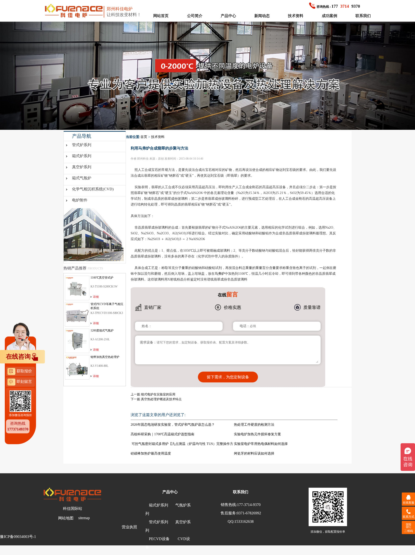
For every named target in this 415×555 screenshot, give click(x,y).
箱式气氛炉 (81, 178)
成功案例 (329, 16)
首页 (143, 137)
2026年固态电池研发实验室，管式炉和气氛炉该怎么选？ (173, 424)
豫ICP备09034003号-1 (18, 537)
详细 (96, 297)
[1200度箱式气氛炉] (77, 340)
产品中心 (228, 16)
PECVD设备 (159, 539)
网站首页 (161, 16)
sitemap (84, 518)
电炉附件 (79, 200)
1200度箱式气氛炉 (102, 330)
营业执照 (129, 527)
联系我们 (363, 16)
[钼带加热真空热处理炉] (77, 367)
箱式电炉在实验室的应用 (158, 394)
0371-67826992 (249, 513)
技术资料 (295, 16)
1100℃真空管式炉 (102, 277)
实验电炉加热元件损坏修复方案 (257, 434)
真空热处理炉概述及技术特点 (161, 399)
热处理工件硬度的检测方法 (254, 424)
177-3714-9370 (249, 505)
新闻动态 (262, 16)
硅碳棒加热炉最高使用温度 (151, 453)
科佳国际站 (72, 508)
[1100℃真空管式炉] (77, 287)
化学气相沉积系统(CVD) (93, 189)
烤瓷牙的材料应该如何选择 (254, 453)
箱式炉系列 (81, 156)
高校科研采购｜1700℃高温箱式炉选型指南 (162, 434)
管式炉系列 (81, 145)
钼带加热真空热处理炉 (105, 357)
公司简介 (194, 16)
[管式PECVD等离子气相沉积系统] (77, 314)
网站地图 (65, 518)
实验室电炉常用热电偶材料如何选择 (261, 444)
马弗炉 (220, 273)
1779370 (338, 6)
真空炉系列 (81, 167)
